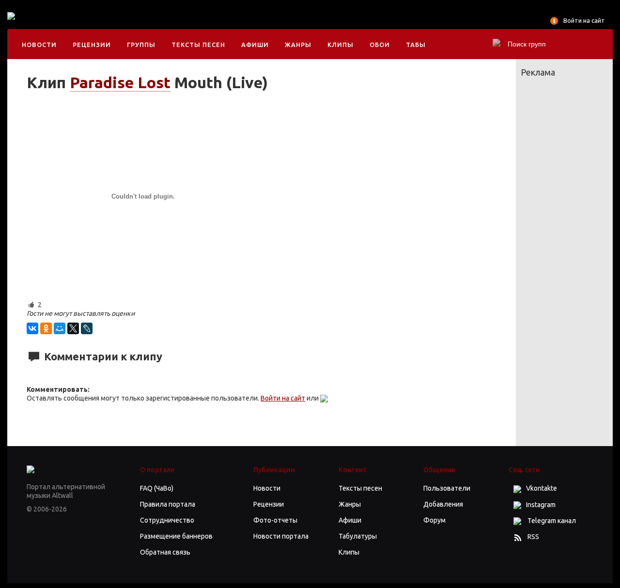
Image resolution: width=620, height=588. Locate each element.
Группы (141, 44)
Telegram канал (551, 521)
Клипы (340, 44)
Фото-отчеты (275, 520)
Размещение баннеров (176, 536)
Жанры (298, 44)
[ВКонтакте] (32, 328)
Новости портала (281, 536)
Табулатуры (358, 536)
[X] (73, 328)
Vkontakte (541, 488)
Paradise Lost (120, 82)
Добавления (443, 504)
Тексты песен (198, 44)
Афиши (255, 44)
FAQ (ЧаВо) (156, 488)
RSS (533, 537)
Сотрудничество (167, 520)
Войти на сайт (584, 20)
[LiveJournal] (87, 328)
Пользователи (446, 488)
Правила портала (167, 504)
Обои (380, 44)
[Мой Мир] (59, 328)
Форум (434, 520)
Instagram (541, 505)
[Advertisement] (217, 24)
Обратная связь (165, 552)
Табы (416, 44)
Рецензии (92, 44)
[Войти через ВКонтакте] (324, 398)
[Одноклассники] (46, 328)
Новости (39, 44)
